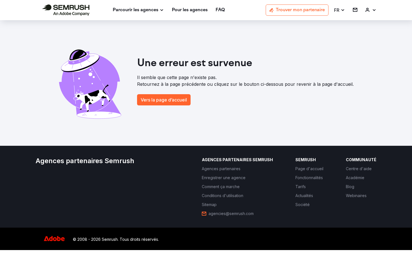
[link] (190, 10)
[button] (339, 10)
